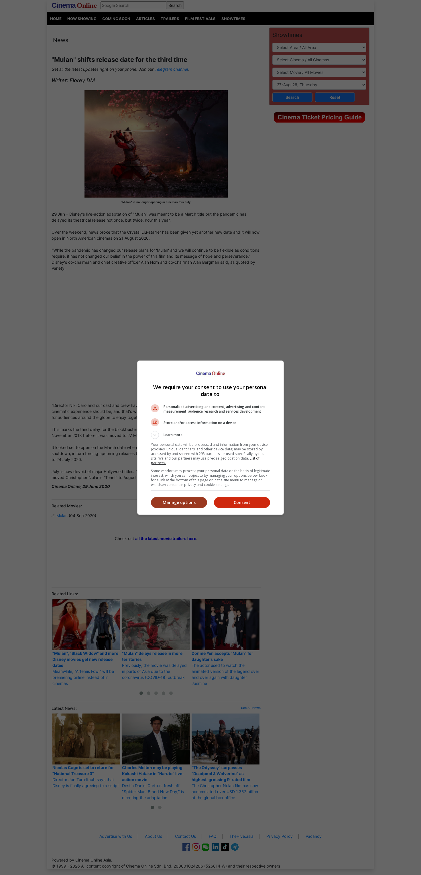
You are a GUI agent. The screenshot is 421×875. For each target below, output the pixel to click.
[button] (210, 435)
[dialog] (210, 437)
